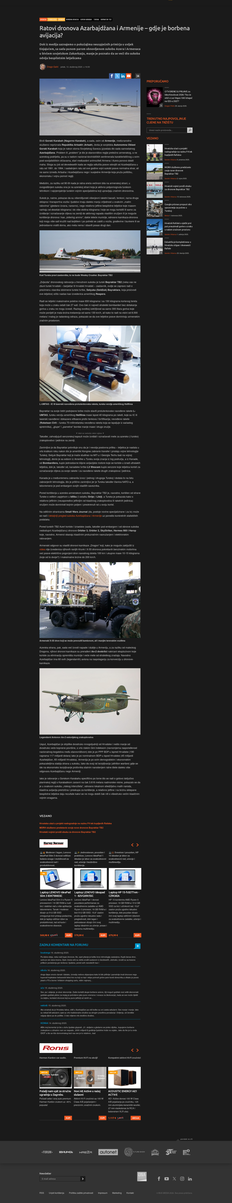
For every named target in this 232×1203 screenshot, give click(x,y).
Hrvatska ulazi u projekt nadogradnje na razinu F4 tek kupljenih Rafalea (75, 823)
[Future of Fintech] (187, 1152)
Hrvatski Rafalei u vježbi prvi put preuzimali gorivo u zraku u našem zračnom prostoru (178, 226)
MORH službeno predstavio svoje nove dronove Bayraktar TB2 (71, 827)
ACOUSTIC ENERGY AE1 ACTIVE (88, 1093)
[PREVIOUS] (132, 845)
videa (42, 549)
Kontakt (130, 1192)
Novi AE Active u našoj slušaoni (52, 1093)
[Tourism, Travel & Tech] (171, 1152)
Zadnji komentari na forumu (63, 945)
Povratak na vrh (186, 1139)
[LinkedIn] (123, 76)
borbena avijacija (72, 19)
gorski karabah (86, 19)
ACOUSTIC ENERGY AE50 (123, 1091)
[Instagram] (182, 1179)
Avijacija (43, 19)
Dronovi (61, 19)
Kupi (68, 935)
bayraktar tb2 (106, 19)
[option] (56, 894)
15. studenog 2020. (54, 987)
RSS (41, 1192)
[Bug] (66, 1152)
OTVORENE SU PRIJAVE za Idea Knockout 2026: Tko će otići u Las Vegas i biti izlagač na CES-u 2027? (178, 96)
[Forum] (47, 1152)
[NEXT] (137, 845)
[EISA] (142, 1177)
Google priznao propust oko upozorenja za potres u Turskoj (178, 207)
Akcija (101, 1118)
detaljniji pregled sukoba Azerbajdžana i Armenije (75, 515)
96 (161, 252)
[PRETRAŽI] (190, 130)
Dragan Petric (170, 106)
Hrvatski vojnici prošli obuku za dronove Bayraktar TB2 (67, 831)
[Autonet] (108, 1152)
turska (96, 19)
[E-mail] (128, 76)
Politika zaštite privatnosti (81, 1192)
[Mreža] (85, 1152)
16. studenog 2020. (60, 952)
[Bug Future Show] (134, 1152)
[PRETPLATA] (82, 1178)
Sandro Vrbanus (171, 159)
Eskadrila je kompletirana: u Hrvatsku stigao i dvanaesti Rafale (178, 245)
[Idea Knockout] (155, 1152)
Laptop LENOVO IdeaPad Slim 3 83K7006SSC (54, 894)
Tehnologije (52, 19)
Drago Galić (52, 66)
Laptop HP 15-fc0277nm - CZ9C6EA (123, 894)
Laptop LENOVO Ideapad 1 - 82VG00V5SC (89, 894)
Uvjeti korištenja (56, 1192)
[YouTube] (166, 1179)
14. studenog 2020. (58, 1023)
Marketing (117, 1192)
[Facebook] (111, 76)
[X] (174, 1179)
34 (137, 76)
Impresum (102, 1192)
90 (161, 159)
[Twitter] (117, 76)
